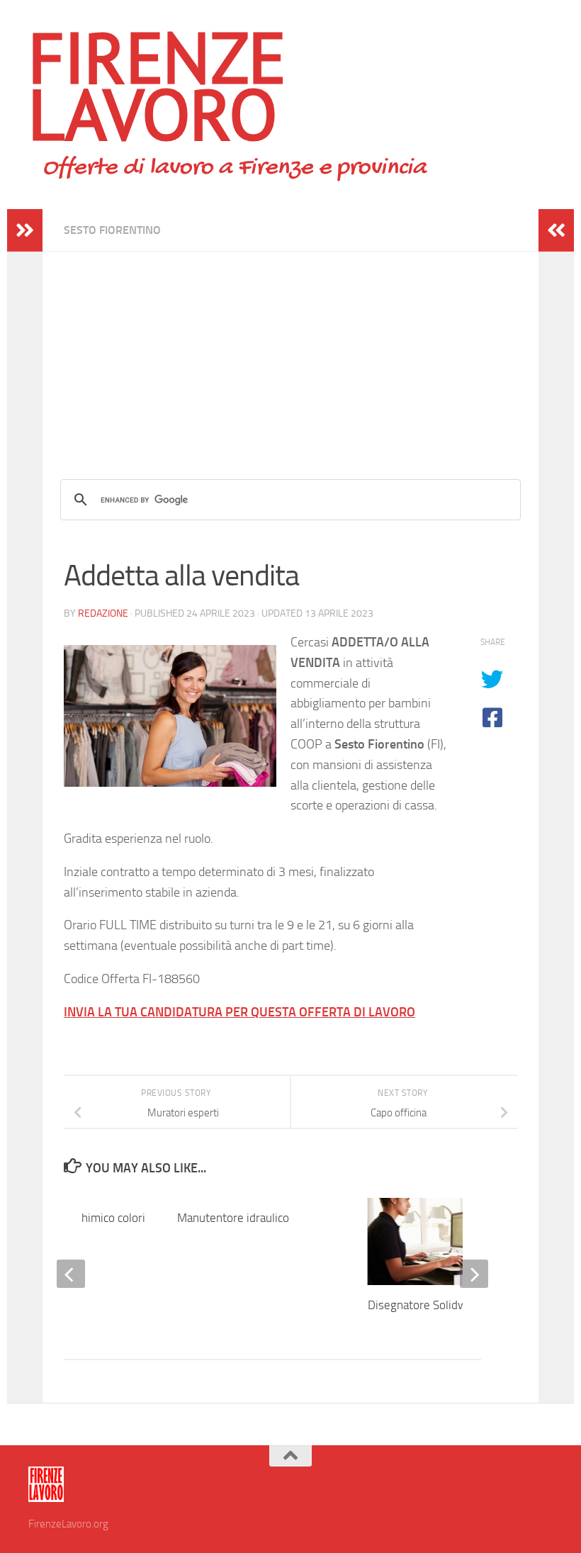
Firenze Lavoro (157, 85)
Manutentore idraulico (233, 1218)
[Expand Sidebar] (25, 230)
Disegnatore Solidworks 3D (437, 1305)
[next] (474, 1274)
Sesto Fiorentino (112, 230)
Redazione (103, 613)
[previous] (71, 1274)
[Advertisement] (290, 351)
